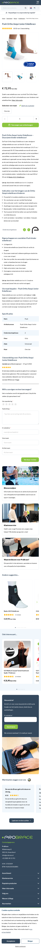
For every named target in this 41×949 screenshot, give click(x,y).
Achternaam (6, 448)
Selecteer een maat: (18, 106)
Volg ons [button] (5, 893)
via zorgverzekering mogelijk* (21, 13)
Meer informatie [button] (8, 888)
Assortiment (9, 18)
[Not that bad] (6, 404)
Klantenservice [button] (7, 878)
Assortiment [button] (6, 873)
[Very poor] (3, 404)
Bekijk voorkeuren (20, 946)
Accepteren (11, 941)
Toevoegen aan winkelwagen (22, 125)
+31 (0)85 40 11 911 (8, 858)
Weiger (30, 941)
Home (3, 18)
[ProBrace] (10, 2)
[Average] (9, 404)
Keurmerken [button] (6, 904)
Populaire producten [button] (9, 883)
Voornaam (5, 438)
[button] (4, 602)
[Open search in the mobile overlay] (14, 8)
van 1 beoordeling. (21, 28)
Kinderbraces (22, 18)
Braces (15, 18)
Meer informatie (17, 100)
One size (7, 111)
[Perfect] (15, 404)
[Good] (12, 404)
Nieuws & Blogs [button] (7, 898)
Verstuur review (30, 460)
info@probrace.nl (8, 855)
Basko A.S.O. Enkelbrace (16, 177)
